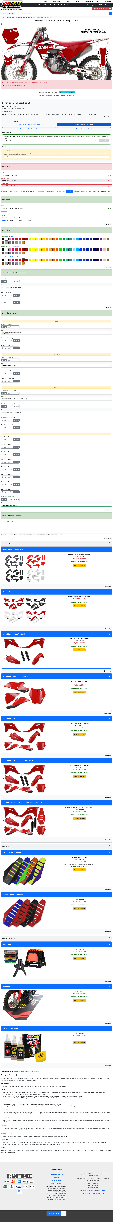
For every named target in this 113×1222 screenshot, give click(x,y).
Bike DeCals (10, 17)
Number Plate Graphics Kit (84, 129)
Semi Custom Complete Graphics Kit (29, 125)
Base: (2, 206)
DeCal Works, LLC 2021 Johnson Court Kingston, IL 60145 (94, 1185)
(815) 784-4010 (102, 1190)
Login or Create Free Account (101, 9)
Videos (68, 1)
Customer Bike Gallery (92, 1)
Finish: (3, 215)
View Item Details (79, 565)
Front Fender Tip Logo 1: (8, 404)
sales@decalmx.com (98, 1193)
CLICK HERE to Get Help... (67, 92)
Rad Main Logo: (5, 279)
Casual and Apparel (90, 5)
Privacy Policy (56, 1180)
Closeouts (108, 5)
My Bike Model (5, 183)
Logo (4, 282)
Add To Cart (104, 140)
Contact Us (56, 1)
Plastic (60, 5)
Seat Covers (67, 5)
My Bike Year (4, 173)
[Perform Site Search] (110, 13)
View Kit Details (78, 650)
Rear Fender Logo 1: (7, 437)
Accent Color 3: (10, 257)
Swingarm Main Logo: (7, 324)
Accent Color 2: (10, 246)
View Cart (108, 1)
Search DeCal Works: (8, 13)
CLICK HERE (69, 191)
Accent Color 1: (7, 236)
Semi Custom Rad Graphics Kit (29, 129)
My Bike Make (5, 178)
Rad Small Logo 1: (6, 292)
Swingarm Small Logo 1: (8, 338)
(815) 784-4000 (91, 1190)
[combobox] (56, 287)
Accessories (77, 5)
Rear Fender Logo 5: (7, 467)
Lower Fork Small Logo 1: (8, 371)
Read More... (107, 116)
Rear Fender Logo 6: (7, 474)
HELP (100, 5)
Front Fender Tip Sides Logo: (9, 425)
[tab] (7, 1071)
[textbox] (55, 287)
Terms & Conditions (56, 1183)
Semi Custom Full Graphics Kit (84, 125)
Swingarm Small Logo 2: (8, 345)
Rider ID (52, 5)
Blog (77, 1)
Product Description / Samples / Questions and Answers (56, 95)
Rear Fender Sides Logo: (8, 497)
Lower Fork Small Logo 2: (8, 378)
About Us (56, 1177)
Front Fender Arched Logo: (8, 390)
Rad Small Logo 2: (6, 300)
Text (11, 282)
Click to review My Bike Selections (15, 85)
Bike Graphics (42, 5)
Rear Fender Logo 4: (7, 459)
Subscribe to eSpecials (56, 1174)
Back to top (108, 194)
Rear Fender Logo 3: (7, 452)
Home (45, 1)
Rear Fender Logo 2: (7, 444)
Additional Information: (8, 522)
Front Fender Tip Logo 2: (8, 417)
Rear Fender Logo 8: (7, 489)
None (17, 282)
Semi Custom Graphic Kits (24, 17)
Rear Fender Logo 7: (7, 482)
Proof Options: (8, 151)
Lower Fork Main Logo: (7, 357)
